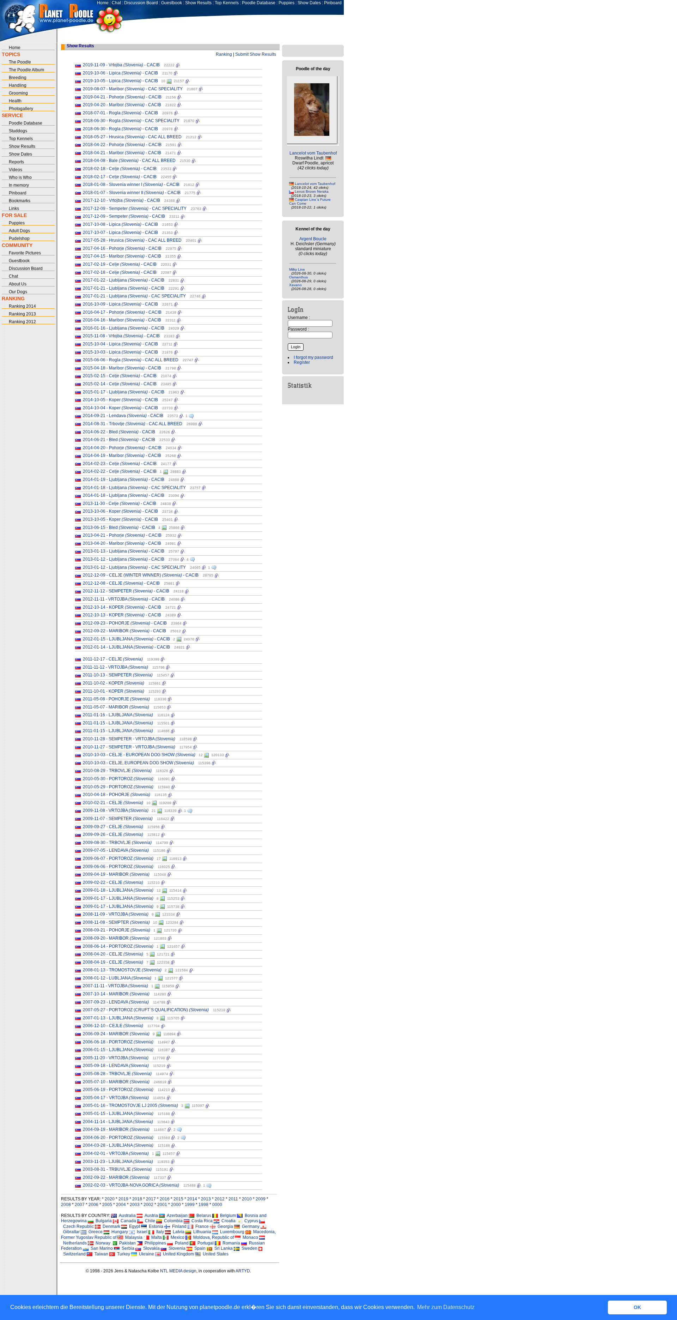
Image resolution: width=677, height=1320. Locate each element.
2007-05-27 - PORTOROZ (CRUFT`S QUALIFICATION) (146, 1009)
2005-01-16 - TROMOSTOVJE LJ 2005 (130, 1105)
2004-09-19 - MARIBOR (116, 1129)
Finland (178, 1226)
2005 (107, 1204)
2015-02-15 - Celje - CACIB (120, 375)
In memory (19, 185)
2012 (220, 1199)
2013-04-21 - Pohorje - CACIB (122, 535)
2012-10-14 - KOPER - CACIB (122, 607)
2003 (135, 1204)
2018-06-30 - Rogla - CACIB (120, 128)
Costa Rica (201, 1220)
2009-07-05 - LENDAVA (116, 850)
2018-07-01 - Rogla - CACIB (120, 112)
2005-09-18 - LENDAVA (116, 1065)
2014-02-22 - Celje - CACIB (120, 471)
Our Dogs (18, 291)
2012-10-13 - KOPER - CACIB (122, 615)
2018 (137, 1199)
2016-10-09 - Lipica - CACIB (120, 304)
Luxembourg (231, 1231)
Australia (126, 1215)
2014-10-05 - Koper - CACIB (120, 399)
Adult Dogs (19, 230)
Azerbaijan (176, 1215)
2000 (176, 1204)
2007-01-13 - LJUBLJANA (118, 1017)
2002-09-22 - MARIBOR (116, 1177)
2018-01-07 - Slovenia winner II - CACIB (132, 192)
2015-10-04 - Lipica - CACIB (120, 344)
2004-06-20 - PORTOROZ (118, 1137)
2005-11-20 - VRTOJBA (115, 1057)
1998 (203, 1204)
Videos (15, 169)
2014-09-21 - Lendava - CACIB (123, 415)
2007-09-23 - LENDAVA (116, 1002)
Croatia (227, 1220)
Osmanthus (298, 277)
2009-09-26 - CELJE (113, 834)
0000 (217, 1204)
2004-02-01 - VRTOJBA (116, 1153)
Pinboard (333, 2)
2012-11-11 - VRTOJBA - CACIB (124, 599)
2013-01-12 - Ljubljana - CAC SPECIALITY (134, 567)
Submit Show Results (255, 54)
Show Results (198, 2)
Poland (181, 1243)
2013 (206, 1199)
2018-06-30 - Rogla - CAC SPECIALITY (131, 120)
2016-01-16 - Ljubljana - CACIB (123, 328)
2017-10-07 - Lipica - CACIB (120, 232)
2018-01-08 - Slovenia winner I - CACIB (131, 184)
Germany (250, 1226)
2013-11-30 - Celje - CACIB (119, 503)
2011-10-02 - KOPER (113, 683)
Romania (230, 1243)
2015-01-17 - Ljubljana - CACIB (123, 392)
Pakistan (126, 1243)
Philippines (154, 1243)
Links (14, 208)
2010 (247, 1199)
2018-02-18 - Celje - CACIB (120, 168)
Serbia (127, 1248)
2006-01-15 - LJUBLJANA (118, 1049)
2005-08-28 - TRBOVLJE (117, 1073)
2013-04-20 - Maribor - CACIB (122, 543)
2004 (121, 1204)
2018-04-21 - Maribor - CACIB (122, 152)
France (201, 1226)
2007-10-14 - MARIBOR (116, 993)
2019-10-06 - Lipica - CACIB (120, 73)
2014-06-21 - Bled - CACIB (119, 439)
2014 (192, 1199)
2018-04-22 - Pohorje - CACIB (122, 144)
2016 (165, 1199)
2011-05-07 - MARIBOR (116, 707)
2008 (66, 1204)
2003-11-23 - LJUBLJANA (118, 1161)
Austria (150, 1215)
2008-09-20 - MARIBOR (116, 938)
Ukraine (145, 1254)
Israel (141, 1231)
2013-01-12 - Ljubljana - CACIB (123, 559)
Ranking (224, 54)
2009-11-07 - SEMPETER (118, 818)
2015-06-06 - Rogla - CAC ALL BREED (130, 359)
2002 (148, 1204)
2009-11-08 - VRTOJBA (115, 810)
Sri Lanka (222, 1248)
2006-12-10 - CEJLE (113, 1025)
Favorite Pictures (25, 253)
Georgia (224, 1226)
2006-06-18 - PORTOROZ (118, 1041)
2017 (151, 1199)
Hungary (118, 1231)
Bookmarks (19, 200)
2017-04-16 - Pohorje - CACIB (122, 248)
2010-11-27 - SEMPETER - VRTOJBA (129, 747)
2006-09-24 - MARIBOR (116, 1033)
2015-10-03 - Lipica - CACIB (120, 352)
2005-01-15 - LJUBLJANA (118, 1113)
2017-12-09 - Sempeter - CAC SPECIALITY (135, 208)
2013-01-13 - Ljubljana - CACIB (123, 551)
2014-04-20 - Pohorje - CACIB (122, 447)
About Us (17, 284)
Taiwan (100, 1254)
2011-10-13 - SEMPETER (118, 675)
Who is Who (20, 177)
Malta (155, 1237)
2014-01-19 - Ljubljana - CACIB (123, 479)
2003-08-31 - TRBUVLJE (117, 1169)
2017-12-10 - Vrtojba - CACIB (121, 200)
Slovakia (150, 1248)
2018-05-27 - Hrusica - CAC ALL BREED (132, 136)
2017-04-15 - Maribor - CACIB (122, 256)
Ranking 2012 (22, 321)
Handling (17, 85)
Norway (101, 1243)
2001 (162, 1204)
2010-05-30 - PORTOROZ (118, 778)
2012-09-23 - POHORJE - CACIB (125, 623)
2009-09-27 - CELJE (113, 826)
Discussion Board (141, 2)
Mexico (176, 1237)
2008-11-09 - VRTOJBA (115, 914)
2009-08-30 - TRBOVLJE (117, 842)
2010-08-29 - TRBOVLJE (117, 770)
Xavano (295, 285)
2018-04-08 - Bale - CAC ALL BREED (129, 160)
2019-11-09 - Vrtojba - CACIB (121, 64)
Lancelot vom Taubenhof (313, 153)
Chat (116, 2)
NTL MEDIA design (177, 1270)
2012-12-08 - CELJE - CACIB (121, 583)
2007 (80, 1204)
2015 (178, 1199)
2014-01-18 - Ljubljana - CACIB (123, 495)
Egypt (133, 1226)
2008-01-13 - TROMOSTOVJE (122, 970)
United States (214, 1254)
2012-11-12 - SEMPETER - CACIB (126, 591)
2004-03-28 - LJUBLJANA (118, 1145)
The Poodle (20, 62)
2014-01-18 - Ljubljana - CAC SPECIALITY (134, 487)
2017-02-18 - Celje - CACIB (120, 272)
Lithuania (201, 1231)
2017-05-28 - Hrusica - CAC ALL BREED (132, 240)
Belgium (227, 1215)
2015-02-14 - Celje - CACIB (120, 383)
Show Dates (309, 2)
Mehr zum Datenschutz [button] (446, 1307)
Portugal (204, 1243)
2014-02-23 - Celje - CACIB (120, 463)
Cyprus (250, 1220)
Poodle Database (258, 2)
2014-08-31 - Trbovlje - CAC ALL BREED (132, 423)
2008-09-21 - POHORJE (116, 930)
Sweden (248, 1248)
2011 (233, 1199)
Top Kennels (227, 2)
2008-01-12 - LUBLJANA (117, 978)
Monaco (249, 1237)
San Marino (101, 1248)
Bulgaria (102, 1220)
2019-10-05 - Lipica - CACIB (120, 80)
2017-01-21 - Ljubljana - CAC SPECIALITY (134, 296)
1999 (190, 1204)
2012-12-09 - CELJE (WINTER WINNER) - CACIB (141, 575)
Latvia (177, 1231)
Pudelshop (19, 238)
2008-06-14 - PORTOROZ (118, 946)
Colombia (172, 1220)
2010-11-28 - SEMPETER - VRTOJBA (129, 738)
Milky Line (297, 269)
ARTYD (243, 1270)
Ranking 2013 (22, 314)
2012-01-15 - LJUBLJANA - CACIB (126, 639)
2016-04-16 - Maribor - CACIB (122, 320)
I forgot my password (313, 357)
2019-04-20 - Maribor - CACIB (122, 104)
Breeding (17, 77)
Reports (16, 161)
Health (15, 100)
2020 (110, 1199)
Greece (94, 1231)
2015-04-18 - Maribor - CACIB (122, 368)
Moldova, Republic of (212, 1237)
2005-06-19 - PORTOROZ (118, 1089)
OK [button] (637, 1307)
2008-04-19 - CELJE (113, 962)
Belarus (202, 1215)
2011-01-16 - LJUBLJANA (118, 714)
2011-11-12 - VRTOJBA (115, 667)
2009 (261, 1199)
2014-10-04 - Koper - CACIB (120, 407)
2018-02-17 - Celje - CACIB (120, 176)
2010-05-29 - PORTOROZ (118, 786)
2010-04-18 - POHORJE (116, 794)
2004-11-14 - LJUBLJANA (118, 1121)
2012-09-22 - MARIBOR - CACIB (124, 630)
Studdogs (18, 130)
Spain (199, 1248)
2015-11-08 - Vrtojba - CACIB (121, 335)
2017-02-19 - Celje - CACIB (120, 264)
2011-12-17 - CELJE (113, 659)
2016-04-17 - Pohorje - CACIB (122, 312)
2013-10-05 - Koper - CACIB (120, 519)
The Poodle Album (26, 69)
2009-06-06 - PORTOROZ (118, 866)
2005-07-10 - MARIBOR (116, 1081)
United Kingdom (177, 1254)
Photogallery (21, 108)
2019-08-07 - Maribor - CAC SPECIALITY (133, 88)
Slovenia (175, 1248)
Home (103, 2)
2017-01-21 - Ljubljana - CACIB (123, 288)
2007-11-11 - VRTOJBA (115, 985)
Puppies (286, 2)
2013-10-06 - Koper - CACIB (120, 511)
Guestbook (171, 2)
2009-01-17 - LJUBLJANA (118, 898)
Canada (127, 1220)
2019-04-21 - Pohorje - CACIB (122, 97)
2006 (93, 1204)
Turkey (122, 1254)
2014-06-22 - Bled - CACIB (119, 431)
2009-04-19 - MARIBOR (116, 874)
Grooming (18, 93)
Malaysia (132, 1237)
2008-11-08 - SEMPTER (116, 922)
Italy (159, 1231)
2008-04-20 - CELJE (113, 954)
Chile (149, 1220)
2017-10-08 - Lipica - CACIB (120, 224)
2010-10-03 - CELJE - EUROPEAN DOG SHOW (139, 754)
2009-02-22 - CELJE (113, 882)
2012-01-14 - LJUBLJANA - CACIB (126, 647)
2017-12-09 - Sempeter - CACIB (124, 216)
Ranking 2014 (22, 306)
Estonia (155, 1226)
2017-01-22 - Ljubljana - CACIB (123, 280)
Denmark (110, 1226)
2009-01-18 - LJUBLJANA (118, 890)
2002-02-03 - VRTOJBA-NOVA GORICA (131, 1185)
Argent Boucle (313, 238)
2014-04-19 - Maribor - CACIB (122, 455)
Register (302, 362)
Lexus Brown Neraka (312, 191)
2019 (123, 1199)
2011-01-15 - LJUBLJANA (118, 723)
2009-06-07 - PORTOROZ (118, 858)
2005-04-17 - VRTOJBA (116, 1097)
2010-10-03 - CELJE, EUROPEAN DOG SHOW (138, 762)
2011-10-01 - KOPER (113, 691)
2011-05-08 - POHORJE (116, 699)
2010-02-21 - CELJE (113, 802)
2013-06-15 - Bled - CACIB (119, 527)
